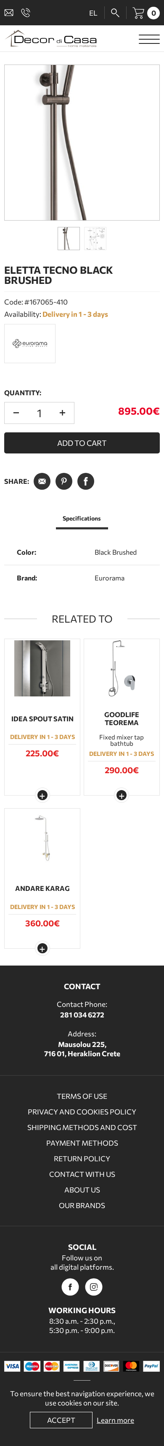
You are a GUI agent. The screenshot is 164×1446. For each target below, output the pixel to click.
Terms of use (82, 1096)
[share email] (42, 481)
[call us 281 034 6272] (27, 12)
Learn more (115, 1420)
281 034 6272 (82, 1014)
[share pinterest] (64, 481)
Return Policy (82, 1158)
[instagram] (94, 1287)
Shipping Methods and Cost (82, 1127)
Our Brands (82, 1205)
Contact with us (82, 1174)
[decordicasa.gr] (50, 38)
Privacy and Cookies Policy (82, 1111)
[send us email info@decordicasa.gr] (10, 12)
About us (82, 1189)
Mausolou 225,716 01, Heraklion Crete (82, 1049)
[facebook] (70, 1287)
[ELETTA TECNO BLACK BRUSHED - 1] (82, 142)
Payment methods (82, 1143)
